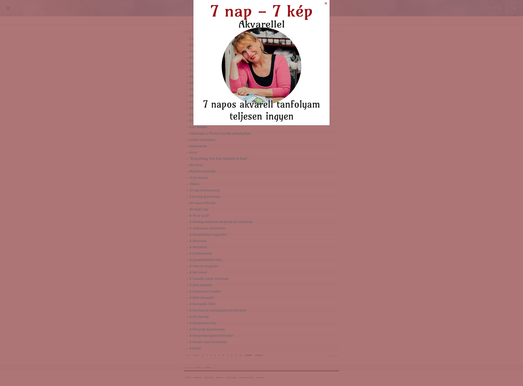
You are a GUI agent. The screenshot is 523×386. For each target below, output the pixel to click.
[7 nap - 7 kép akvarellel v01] (261, 62)
